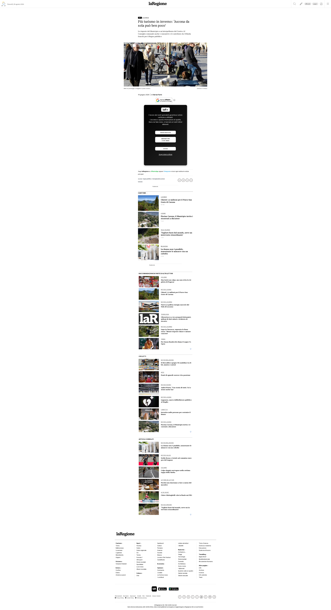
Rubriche (181, 550)
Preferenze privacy (141, 598)
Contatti (139, 596)
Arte (137, 575)
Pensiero (160, 548)
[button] (179, 597)
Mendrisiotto (119, 555)
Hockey (138, 546)
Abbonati (307, 4)
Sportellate (139, 564)
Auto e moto (182, 566)
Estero (118, 568)
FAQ (143, 596)
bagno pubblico (147, 178)
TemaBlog (202, 554)
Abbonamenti (118, 596)
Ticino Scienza (203, 543)
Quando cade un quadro (185, 571)
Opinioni (160, 568)
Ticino (118, 546)
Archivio (201, 570)
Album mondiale (141, 569)
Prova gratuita (165, 132)
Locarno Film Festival (163, 557)
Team (200, 577)
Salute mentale (182, 573)
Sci (137, 553)
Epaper (315, 4)
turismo (140, 181)
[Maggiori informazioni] (174, 100)
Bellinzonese (120, 548)
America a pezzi (121, 575)
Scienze (159, 550)
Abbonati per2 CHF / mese (165, 139)
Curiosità (181, 561)
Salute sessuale (183, 575)
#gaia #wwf (202, 557)
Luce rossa (139, 567)
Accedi (165, 148)
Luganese (119, 553)
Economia (160, 564)
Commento (160, 570)
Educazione (202, 548)
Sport (138, 543)
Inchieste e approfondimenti (183, 552)
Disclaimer (126, 596)
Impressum (133, 596)
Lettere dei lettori (183, 543)
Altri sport (139, 560)
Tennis (138, 555)
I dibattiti (180, 546)
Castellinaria (161, 560)
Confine (118, 570)
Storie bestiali (182, 559)
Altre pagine (203, 565)
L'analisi (159, 572)
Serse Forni (157, 95)
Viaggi (180, 554)
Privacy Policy (120, 598)
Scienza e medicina (205, 546)
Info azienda (203, 575)
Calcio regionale (141, 550)
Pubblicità (148, 596)
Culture (139, 573)
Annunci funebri (156, 596)
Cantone (119, 543)
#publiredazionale (204, 559)
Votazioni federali (121, 564)
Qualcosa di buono (205, 550)
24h (200, 568)
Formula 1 (139, 557)
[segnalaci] (301, 4)
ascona (140, 178)
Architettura (181, 564)
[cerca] (294, 4)
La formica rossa (162, 575)
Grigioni (118, 557)
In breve (201, 572)
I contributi (160, 577)
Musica (159, 555)
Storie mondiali (141, 562)
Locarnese (119, 550)
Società (159, 553)
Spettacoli (160, 543)
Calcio (138, 548)
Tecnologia (181, 557)
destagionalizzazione (158, 178)
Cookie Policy (130, 598)
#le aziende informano (206, 561)
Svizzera (119, 561)
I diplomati (181, 568)
